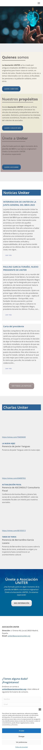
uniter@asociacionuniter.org (19, 636)
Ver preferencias (21, 742)
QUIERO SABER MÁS (11, 89)
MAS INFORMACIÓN (21, 603)
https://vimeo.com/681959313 (14, 530)
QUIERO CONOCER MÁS (12, 128)
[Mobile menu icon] (39, 3)
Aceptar (21, 731)
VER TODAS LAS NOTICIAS (21, 386)
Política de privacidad (21, 747)
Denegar (21, 736)
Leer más (8, 255)
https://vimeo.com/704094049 (14, 437)
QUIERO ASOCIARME (11, 167)
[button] (40, 709)
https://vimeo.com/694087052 (14, 478)
